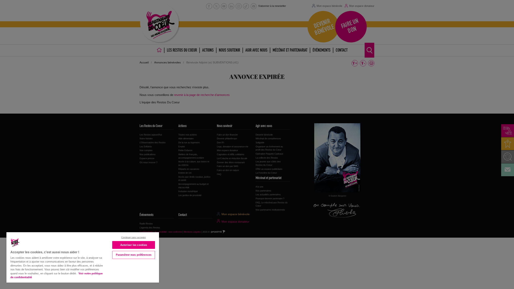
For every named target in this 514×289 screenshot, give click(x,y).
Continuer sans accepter (133, 237)
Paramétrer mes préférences (133, 254)
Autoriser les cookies (133, 244)
